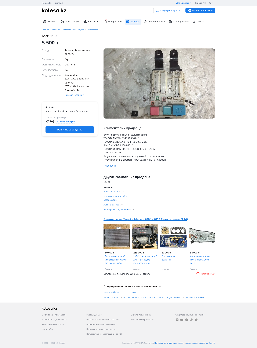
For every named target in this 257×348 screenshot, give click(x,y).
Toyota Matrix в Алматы (195, 297)
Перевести (110, 165)
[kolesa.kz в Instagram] (177, 320)
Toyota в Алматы (175, 297)
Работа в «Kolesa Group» (53, 324)
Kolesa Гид (200, 2)
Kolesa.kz (46, 2)
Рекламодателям (94, 314)
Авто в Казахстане (112, 297)
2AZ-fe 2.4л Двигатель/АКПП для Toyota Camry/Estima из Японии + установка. (145, 260)
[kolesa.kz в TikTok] (191, 320)
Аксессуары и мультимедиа (119, 209)
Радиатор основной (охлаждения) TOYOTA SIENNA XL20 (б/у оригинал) (116, 260)
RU (210, 2)
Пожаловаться (207, 273)
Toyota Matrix (93, 29)
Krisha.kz (58, 2)
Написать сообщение (69, 129)
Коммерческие (181, 21)
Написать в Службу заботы (54, 319)
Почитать (202, 21)
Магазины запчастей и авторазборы (115, 198)
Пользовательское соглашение (100, 324)
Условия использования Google (200, 343)
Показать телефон (65, 121)
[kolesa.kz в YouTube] (182, 320)
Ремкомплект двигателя (168, 258)
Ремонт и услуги (157, 21)
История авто (115, 21)
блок (133, 292)
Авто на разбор (113, 204)
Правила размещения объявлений (102, 319)
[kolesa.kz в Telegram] (186, 320)
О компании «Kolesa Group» (55, 314)
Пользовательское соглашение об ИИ (104, 333)
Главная (46, 29)
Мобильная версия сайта (142, 319)
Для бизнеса (182, 2)
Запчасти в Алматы (132, 297)
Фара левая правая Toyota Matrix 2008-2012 (200, 260)
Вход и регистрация (170, 10)
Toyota (81, 29)
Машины (52, 21)
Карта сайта (47, 329)
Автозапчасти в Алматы (154, 297)
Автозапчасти (69, 29)
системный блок (111, 292)
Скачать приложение (141, 314)
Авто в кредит (72, 21)
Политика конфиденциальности (101, 329)
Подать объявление (202, 10)
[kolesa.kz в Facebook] (196, 320)
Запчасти (56, 29)
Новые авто (94, 21)
